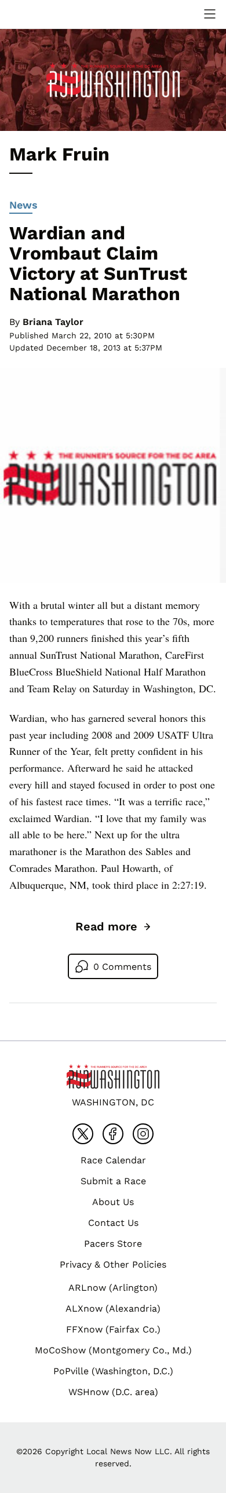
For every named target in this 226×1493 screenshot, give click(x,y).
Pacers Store (113, 1243)
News (23, 205)
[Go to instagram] (143, 1133)
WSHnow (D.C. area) (113, 1391)
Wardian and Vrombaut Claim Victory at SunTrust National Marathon (98, 263)
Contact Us (113, 1222)
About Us (113, 1201)
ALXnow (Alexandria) (113, 1308)
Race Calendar (113, 1160)
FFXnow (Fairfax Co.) (113, 1329)
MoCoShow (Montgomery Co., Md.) (113, 1350)
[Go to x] (82, 1133)
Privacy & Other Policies (113, 1264)
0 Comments (122, 966)
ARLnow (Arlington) (113, 1287)
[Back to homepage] (37, 14)
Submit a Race (113, 1181)
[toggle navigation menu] (210, 14)
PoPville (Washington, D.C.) (113, 1371)
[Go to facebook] (113, 1133)
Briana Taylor (53, 321)
